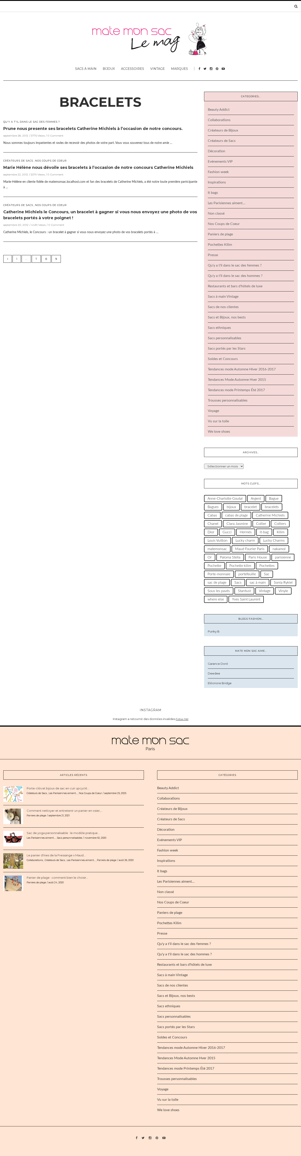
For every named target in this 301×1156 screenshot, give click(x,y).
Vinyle (283, 591)
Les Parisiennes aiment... (63, 793)
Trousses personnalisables (227, 400)
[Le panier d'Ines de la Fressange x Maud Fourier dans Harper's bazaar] (13, 860)
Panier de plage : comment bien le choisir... (57, 877)
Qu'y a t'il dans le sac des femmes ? (31, 122)
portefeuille (247, 574)
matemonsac (217, 549)
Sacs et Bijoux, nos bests (227, 317)
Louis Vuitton (217, 540)
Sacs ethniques (219, 327)
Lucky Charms (274, 540)
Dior (211, 532)
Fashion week (218, 172)
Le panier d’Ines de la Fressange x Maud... (56, 855)
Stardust (244, 591)
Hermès (246, 532)
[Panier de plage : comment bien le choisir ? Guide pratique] (13, 883)
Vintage (157, 69)
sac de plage (217, 582)
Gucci (227, 532)
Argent (256, 498)
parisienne (283, 557)
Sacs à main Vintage (223, 296)
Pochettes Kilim (220, 244)
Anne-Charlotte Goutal (225, 498)
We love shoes (219, 431)
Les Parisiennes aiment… (226, 203)
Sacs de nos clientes (223, 307)
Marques (179, 69)
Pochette (214, 566)
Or (210, 557)
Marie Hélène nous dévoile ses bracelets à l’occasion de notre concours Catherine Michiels (98, 167)
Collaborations (219, 120)
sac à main (258, 582)
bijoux (231, 507)
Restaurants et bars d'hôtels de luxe (235, 286)
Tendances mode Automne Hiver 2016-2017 (242, 369)
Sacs (238, 582)
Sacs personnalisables (224, 338)
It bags (213, 192)
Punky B (213, 631)
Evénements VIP (220, 161)
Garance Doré (218, 663)
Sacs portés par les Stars (226, 348)
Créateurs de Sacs (18, 161)
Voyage (213, 411)
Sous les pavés (219, 591)
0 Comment (55, 135)
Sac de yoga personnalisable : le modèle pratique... (63, 833)
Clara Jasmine (237, 524)
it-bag (264, 532)
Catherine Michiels (270, 515)
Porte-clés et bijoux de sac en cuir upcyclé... (58, 788)
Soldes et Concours (223, 359)
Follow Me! (182, 719)
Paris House (258, 557)
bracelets (100, 102)
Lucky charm (245, 540)
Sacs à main (86, 69)
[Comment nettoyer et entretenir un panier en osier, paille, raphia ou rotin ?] (13, 816)
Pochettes (267, 566)
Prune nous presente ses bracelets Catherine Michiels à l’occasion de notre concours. (93, 128)
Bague (274, 498)
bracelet (250, 507)
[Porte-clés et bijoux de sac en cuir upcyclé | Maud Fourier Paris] (13, 793)
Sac (266, 574)
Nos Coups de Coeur (51, 161)
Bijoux (109, 69)
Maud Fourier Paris (249, 549)
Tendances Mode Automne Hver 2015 (237, 379)
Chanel (213, 524)
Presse (213, 255)
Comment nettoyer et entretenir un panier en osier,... (64, 810)
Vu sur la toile (218, 421)
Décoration (216, 151)
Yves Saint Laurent (246, 599)
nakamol (279, 549)
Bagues (213, 507)
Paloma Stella (230, 557)
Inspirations (217, 182)
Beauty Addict (219, 109)
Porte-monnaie (219, 574)
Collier (261, 524)
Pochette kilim (240, 566)
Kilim (280, 532)
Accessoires (132, 69)
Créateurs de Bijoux (223, 130)
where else (216, 599)
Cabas (212, 515)
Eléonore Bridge (220, 683)
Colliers (280, 524)
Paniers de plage (220, 234)
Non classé (216, 213)
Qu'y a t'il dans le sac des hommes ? (235, 276)
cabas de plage (236, 515)
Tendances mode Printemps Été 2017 (236, 390)
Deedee (214, 673)
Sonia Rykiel (283, 582)
